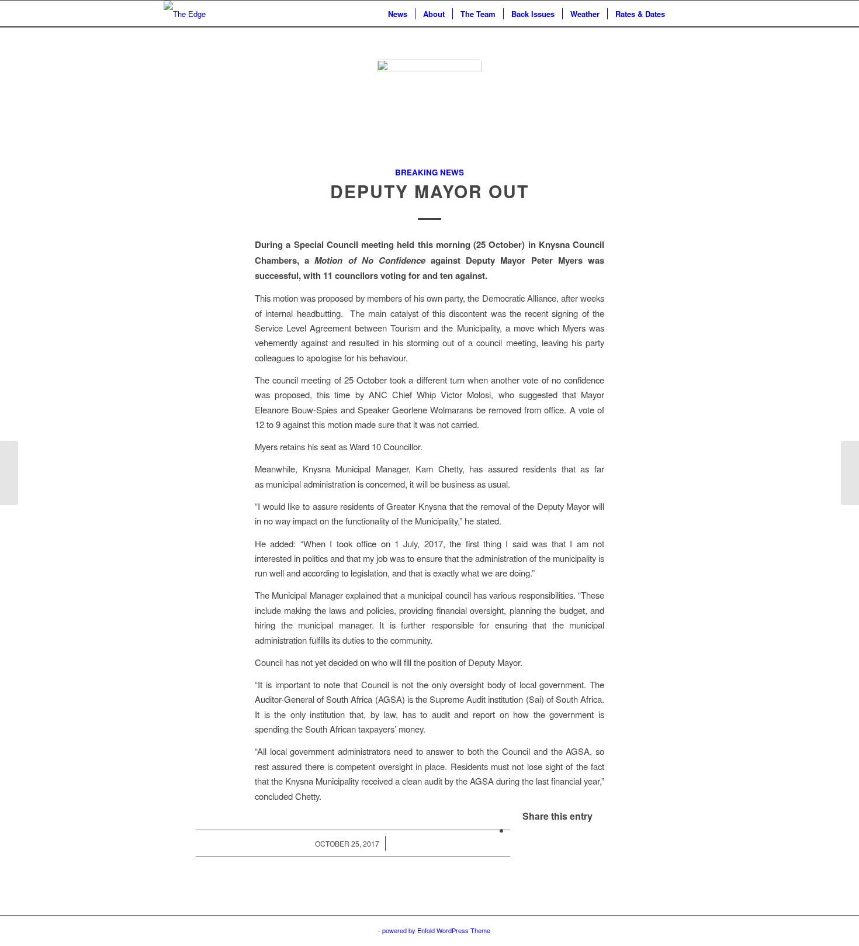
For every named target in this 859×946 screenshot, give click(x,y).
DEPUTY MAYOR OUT (429, 190)
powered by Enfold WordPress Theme (436, 930)
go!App (334, 930)
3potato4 (364, 930)
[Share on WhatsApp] (513, 830)
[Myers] (429, 112)
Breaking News (429, 172)
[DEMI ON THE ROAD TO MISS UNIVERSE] (850, 473)
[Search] (684, 14)
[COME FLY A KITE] (9, 473)
